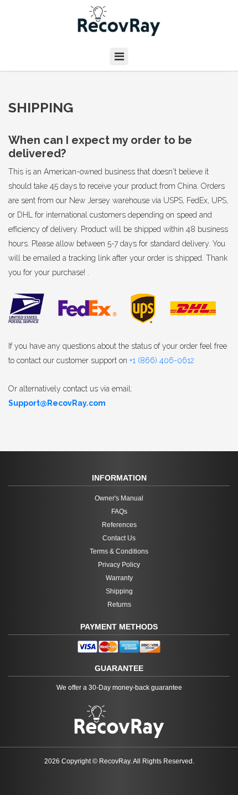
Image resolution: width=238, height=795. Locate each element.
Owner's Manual (119, 498)
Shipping (119, 591)
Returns (119, 604)
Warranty (119, 578)
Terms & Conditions (119, 551)
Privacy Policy (119, 565)
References (119, 525)
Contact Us (119, 538)
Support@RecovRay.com (57, 403)
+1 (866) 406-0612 (162, 360)
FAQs (119, 511)
